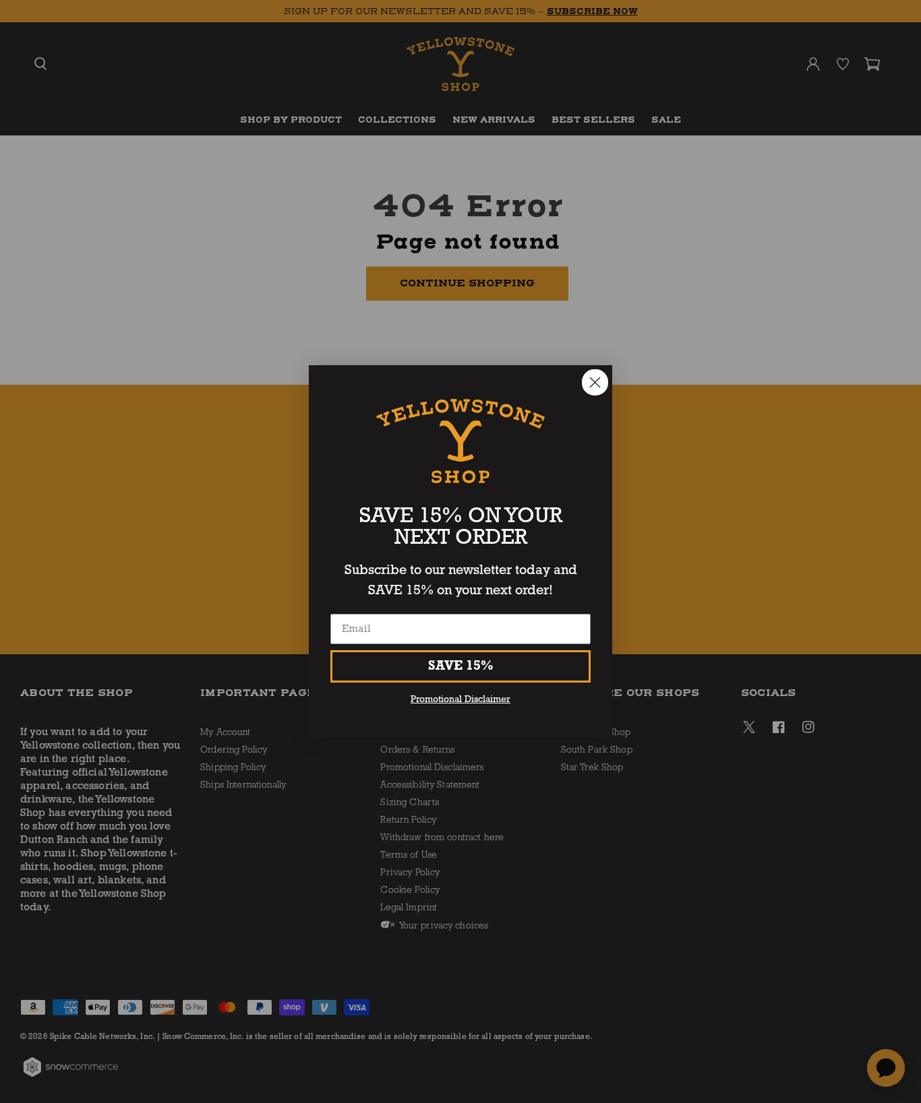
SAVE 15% (461, 666)
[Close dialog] (595, 382)
